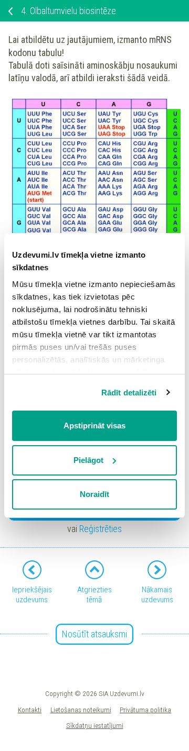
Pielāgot (88, 460)
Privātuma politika (145, 709)
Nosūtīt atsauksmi (94, 633)
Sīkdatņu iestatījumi (94, 725)
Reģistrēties (100, 528)
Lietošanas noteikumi (80, 709)
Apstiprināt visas (94, 425)
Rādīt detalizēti (129, 392)
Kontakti (29, 709)
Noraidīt (94, 494)
